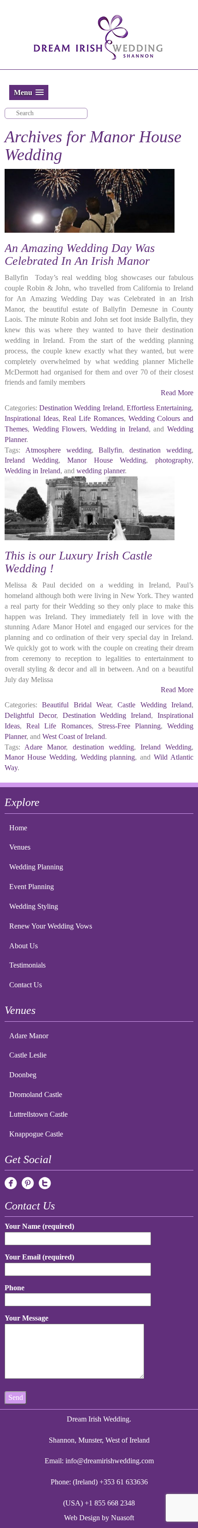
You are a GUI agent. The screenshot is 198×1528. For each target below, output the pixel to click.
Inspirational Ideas (31, 418)
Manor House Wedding (106, 460)
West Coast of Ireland (73, 736)
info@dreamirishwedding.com (109, 1461)
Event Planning (31, 886)
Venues (19, 847)
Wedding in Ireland (119, 429)
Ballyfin (110, 450)
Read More (177, 393)
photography (173, 460)
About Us (23, 946)
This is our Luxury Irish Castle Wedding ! (78, 562)
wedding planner (100, 471)
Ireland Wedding (31, 460)
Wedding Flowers (59, 429)
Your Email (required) (39, 1257)
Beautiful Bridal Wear (76, 705)
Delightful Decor (30, 715)
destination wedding (160, 450)
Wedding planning (108, 757)
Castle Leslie (28, 1055)
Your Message (26, 1318)
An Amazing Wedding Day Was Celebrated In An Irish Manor (80, 254)
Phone (14, 1288)
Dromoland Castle (35, 1094)
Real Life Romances (93, 418)
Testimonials (27, 965)
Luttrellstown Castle (38, 1114)
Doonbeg (22, 1075)
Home (18, 828)
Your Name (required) (39, 1226)
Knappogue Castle (36, 1134)
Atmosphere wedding (58, 450)
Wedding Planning (36, 867)
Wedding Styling (33, 906)
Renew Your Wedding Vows (50, 926)
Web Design (82, 1518)
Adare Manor (45, 747)
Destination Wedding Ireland (80, 408)
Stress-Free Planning (129, 726)
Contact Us (25, 985)
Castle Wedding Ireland (154, 705)
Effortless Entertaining (159, 408)
